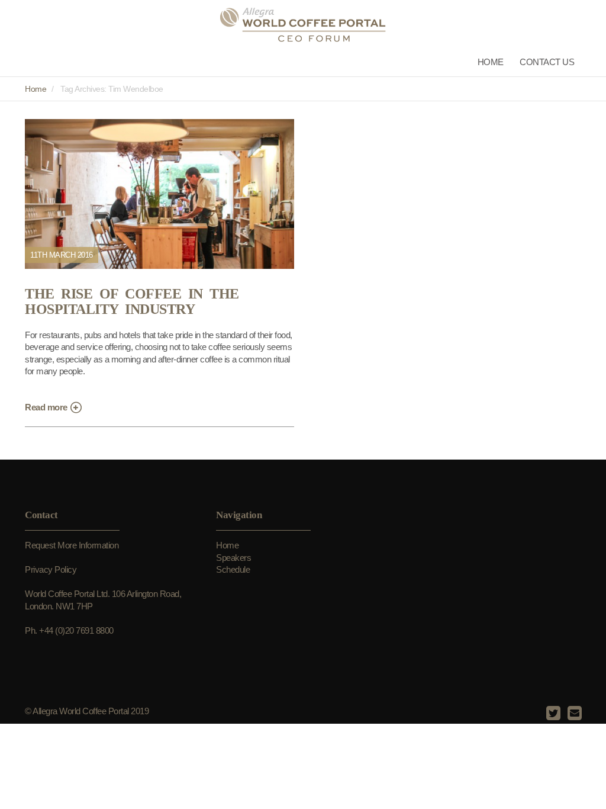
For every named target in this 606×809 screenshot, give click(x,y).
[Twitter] (551, 713)
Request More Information (71, 545)
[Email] (573, 713)
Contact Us (547, 62)
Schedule (233, 569)
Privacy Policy (50, 569)
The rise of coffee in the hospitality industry (132, 302)
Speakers (233, 558)
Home (491, 62)
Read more (47, 407)
